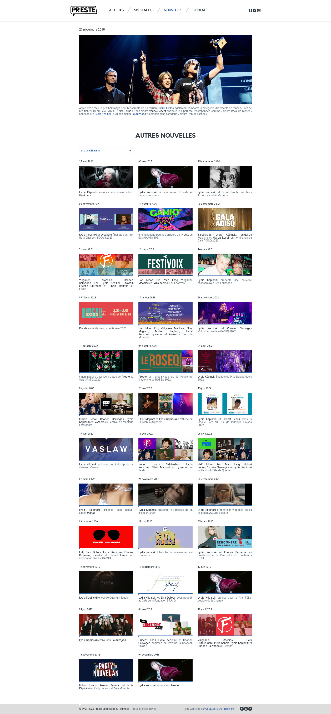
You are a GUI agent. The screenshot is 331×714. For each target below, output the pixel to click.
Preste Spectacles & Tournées (112, 708)
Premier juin (139, 114)
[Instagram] (258, 10)
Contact (200, 10)
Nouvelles (173, 10)
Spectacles (144, 10)
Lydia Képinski (103, 114)
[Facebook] (250, 10)
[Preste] (84, 11)
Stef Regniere (226, 708)
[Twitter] (254, 10)
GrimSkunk (165, 108)
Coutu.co (210, 708)
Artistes (116, 10)
